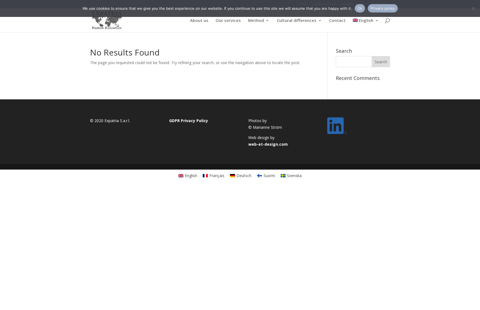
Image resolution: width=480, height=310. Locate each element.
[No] (473, 8)
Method (256, 20)
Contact (337, 20)
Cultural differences (296, 20)
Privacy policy (383, 8)
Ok (360, 8)
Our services (228, 20)
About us (199, 20)
